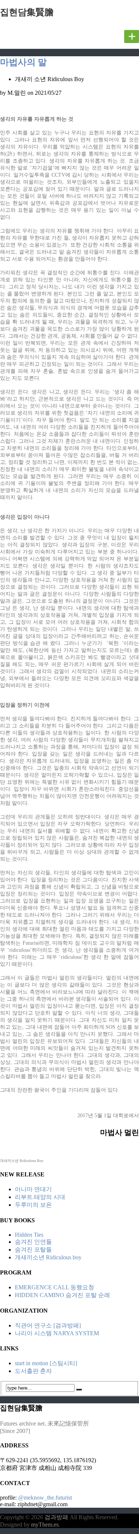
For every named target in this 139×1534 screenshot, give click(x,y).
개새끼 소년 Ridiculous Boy (49, 79)
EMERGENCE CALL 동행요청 (54, 1287)
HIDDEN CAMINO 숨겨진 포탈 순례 (62, 1295)
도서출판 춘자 (33, 1371)
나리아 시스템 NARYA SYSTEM (57, 1333)
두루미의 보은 (33, 1205)
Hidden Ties (29, 1235)
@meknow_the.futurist (45, 1497)
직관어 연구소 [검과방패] (48, 1325)
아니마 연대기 (33, 1189)
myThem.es (45, 1524)
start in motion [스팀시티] (46, 1363)
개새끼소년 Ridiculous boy (48, 1257)
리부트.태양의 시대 (40, 1197)
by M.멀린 (13, 93)
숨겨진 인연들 (33, 1242)
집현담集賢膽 (26, 12)
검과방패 (57, 1517)
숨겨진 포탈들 (33, 1249)
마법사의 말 (23, 62)
